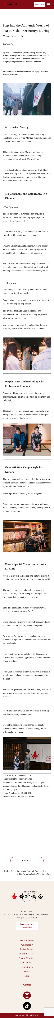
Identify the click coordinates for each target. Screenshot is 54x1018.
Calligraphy (27, 945)
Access (27, 971)
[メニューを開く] (48, 4)
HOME (5, 871)
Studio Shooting (27, 958)
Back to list (27, 860)
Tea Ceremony (27, 940)
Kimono (27, 962)
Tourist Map (27, 967)
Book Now (39, 4)
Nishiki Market (27, 954)
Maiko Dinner (27, 949)
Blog (12, 871)
